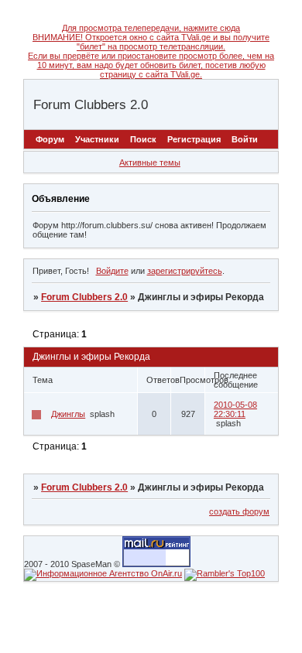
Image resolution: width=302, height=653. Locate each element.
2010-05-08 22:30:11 (235, 409)
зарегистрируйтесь (184, 270)
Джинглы (68, 414)
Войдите (112, 270)
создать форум (239, 511)
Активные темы (149, 162)
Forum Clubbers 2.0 (84, 297)
